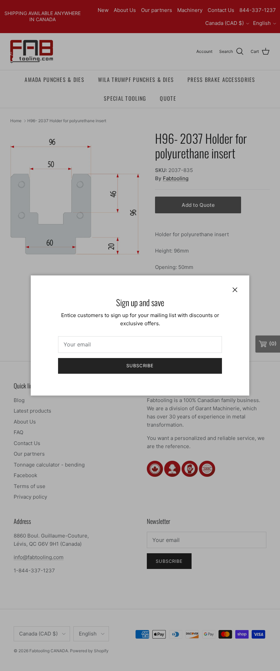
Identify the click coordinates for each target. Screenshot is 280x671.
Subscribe (139, 365)
